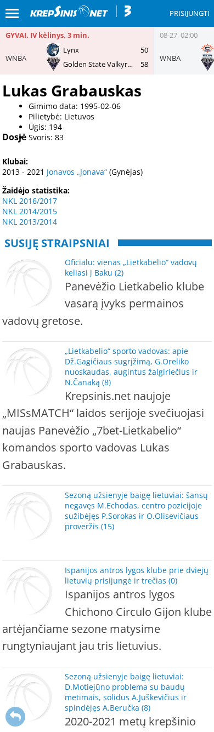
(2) (119, 272)
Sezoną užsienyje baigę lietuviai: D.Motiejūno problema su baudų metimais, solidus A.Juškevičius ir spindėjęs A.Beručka (126, 692)
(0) (172, 580)
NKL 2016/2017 (29, 201)
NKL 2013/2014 (29, 221)
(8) (106, 382)
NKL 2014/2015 (29, 211)
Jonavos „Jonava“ (77, 172)
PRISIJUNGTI (190, 13)
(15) (107, 526)
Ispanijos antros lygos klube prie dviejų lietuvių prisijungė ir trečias (137, 575)
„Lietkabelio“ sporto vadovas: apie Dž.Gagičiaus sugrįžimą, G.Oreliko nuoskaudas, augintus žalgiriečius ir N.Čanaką (131, 366)
